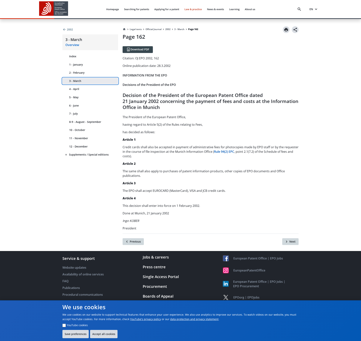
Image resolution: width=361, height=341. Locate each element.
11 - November (78, 138)
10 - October (77, 130)
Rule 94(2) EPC (224, 152)
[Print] (286, 29)
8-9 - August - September (85, 122)
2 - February (77, 72)
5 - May (74, 97)
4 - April (74, 89)
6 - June (74, 105)
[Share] (295, 29)
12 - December (78, 146)
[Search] (300, 9)
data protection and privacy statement (194, 319)
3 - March (75, 81)
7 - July (73, 113)
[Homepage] (124, 29)
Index (72, 56)
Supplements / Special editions (89, 154)
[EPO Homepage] (53, 9)
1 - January (76, 64)
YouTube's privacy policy (145, 319)
